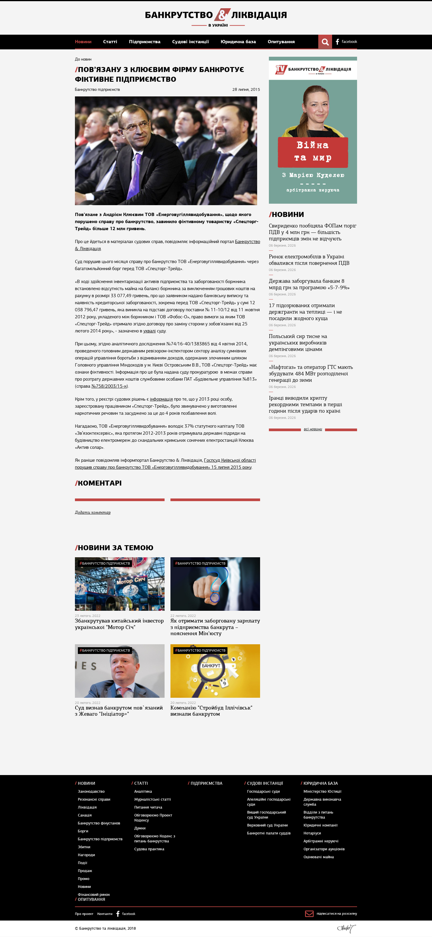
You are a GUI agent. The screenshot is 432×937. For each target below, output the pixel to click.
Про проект (84, 914)
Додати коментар (92, 512)
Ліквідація (87, 807)
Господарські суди (263, 791)
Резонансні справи (94, 799)
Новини (84, 42)
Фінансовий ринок (94, 894)
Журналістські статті (152, 799)
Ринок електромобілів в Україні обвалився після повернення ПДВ (309, 259)
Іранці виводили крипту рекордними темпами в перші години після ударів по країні (305, 404)
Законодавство (91, 791)
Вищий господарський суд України (266, 815)
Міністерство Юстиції (322, 791)
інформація (161, 399)
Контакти (105, 914)
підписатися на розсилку (337, 913)
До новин (83, 59)
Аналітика (143, 791)
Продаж (85, 871)
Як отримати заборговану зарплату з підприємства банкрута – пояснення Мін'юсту (215, 627)
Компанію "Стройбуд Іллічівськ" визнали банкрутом (211, 711)
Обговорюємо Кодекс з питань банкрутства (154, 839)
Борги (83, 831)
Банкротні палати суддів (269, 833)
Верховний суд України (267, 825)
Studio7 (346, 928)
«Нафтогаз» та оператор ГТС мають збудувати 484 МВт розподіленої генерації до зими (311, 373)
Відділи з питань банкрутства (318, 815)
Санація (85, 815)
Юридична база (239, 42)
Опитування (281, 42)
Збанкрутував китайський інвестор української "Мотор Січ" (119, 624)
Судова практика (149, 849)
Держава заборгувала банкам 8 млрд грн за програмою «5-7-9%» (309, 284)
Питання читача (148, 807)
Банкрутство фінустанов (99, 823)
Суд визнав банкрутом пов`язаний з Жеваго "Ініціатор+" (119, 711)
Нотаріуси (312, 833)
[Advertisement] (313, 475)
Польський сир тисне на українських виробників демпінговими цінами (298, 342)
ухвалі (149, 331)
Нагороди (86, 855)
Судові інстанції (191, 42)
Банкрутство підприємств (106, 563)
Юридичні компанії (321, 825)
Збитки (84, 847)
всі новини (313, 429)
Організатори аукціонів (324, 849)
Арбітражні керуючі (321, 841)
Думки (139, 828)
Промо (83, 878)
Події (82, 863)
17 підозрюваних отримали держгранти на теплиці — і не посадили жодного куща (305, 312)
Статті (111, 42)
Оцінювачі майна (319, 857)
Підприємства (145, 42)
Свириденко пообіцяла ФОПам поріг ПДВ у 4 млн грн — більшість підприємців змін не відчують (312, 232)
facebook (349, 42)
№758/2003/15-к (109, 386)
